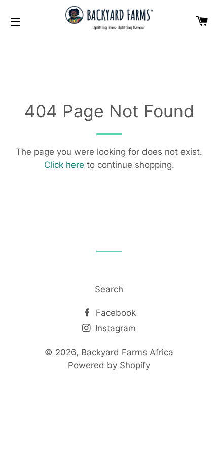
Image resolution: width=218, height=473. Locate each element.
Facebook (114, 313)
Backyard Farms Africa (127, 352)
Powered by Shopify (109, 365)
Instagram (114, 328)
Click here (64, 165)
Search (109, 289)
